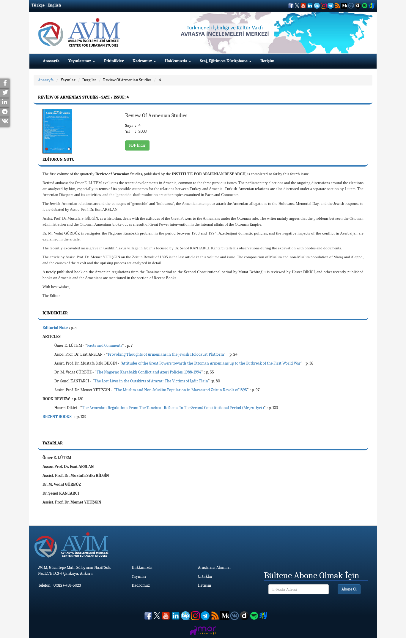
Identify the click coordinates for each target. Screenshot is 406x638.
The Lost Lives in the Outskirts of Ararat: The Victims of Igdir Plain (151, 381)
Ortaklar (205, 576)
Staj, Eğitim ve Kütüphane (224, 61)
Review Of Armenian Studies (127, 80)
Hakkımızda (176, 61)
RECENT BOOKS (58, 416)
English (54, 5)
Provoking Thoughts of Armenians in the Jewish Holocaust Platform (166, 354)
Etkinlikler (114, 61)
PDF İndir (137, 145)
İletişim (267, 61)
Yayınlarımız (80, 61)
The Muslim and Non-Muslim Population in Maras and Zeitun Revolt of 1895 (181, 389)
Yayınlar (68, 80)
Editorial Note (55, 327)
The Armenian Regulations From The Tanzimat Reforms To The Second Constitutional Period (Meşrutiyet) (173, 407)
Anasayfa (51, 61)
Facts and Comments (104, 345)
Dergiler (89, 80)
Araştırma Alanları (214, 567)
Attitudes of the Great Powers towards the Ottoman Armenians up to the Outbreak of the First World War (211, 363)
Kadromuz (143, 61)
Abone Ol (349, 589)
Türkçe (38, 5)
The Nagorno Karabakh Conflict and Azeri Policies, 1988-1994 (149, 372)
